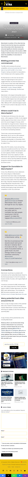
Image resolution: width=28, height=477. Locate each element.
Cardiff (8, 89)
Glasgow (15, 87)
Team (13, 466)
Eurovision (12, 12)
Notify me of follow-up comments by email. (12, 448)
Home (7, 12)
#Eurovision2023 (16, 218)
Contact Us (17, 466)
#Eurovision (9, 256)
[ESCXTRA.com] (8, 3)
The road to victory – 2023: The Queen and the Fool (7, 383)
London (10, 87)
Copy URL (14, 347)
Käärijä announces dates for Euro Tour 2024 (20, 383)
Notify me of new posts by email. (10, 451)
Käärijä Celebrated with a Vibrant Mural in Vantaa (20, 399)
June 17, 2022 (8, 224)
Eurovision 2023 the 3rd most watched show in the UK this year (6, 399)
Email (3, 437)
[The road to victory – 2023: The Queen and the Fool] (7, 377)
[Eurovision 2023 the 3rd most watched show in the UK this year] (7, 392)
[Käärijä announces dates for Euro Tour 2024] (21, 377)
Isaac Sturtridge (10, 35)
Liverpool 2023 (19, 12)
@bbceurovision (10, 201)
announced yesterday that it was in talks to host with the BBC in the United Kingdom (13, 70)
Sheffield (19, 89)
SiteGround (23, 464)
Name (3, 430)
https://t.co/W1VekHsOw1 (13, 258)
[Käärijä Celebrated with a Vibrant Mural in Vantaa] (21, 392)
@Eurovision (15, 199)
